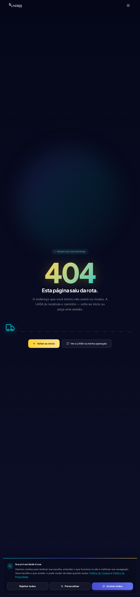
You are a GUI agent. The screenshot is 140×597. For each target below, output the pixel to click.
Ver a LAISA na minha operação (89, 343)
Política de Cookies (99, 573)
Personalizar (72, 586)
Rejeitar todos (27, 586)
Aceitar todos (114, 586)
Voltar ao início (46, 343)
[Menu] (128, 5)
